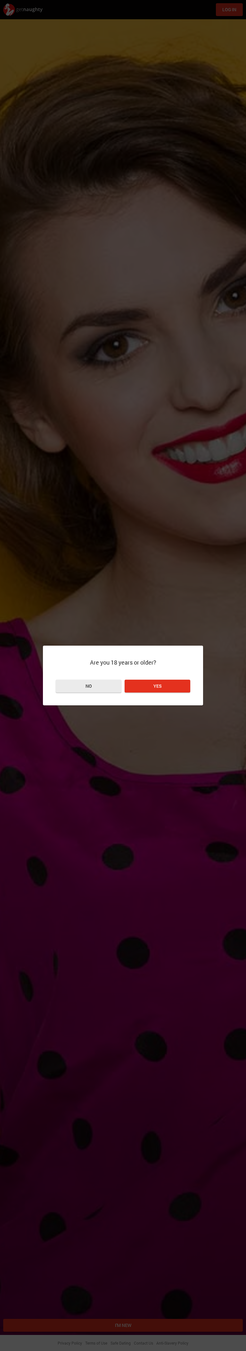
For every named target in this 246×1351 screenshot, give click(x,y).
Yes (157, 686)
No (89, 686)
